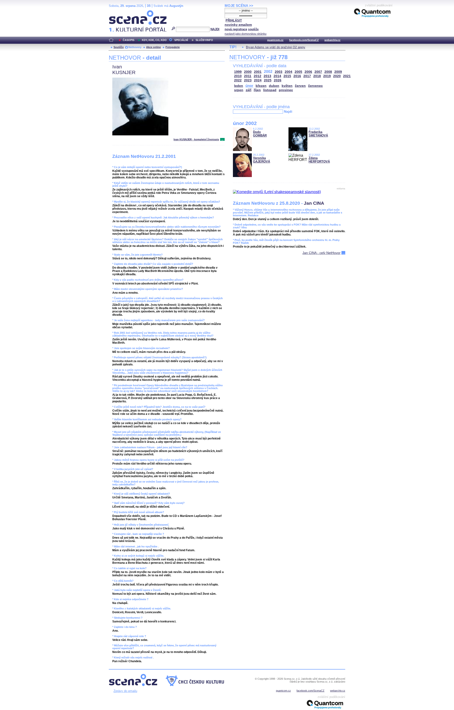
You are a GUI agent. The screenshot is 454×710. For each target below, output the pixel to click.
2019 (327, 76)
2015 (287, 76)
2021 (347, 76)
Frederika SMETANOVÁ (318, 133)
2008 (328, 72)
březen (261, 86)
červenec (315, 86)
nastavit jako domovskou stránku (245, 33)
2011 (247, 76)
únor (249, 86)
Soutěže (119, 47)
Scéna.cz (117, 12)
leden (238, 86)
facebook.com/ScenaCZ (304, 40)
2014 (277, 76)
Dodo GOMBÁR (260, 133)
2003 (278, 72)
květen (287, 86)
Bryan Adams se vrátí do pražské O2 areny (275, 47)
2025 (267, 80)
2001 (258, 72)
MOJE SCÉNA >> (239, 6)
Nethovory (134, 47)
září (248, 90)
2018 (317, 76)
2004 (288, 72)
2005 (298, 72)
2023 (248, 80)
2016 (297, 76)
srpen (238, 90)
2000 (248, 72)
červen (300, 86)
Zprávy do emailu (125, 691)
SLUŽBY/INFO (204, 40)
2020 (337, 76)
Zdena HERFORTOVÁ (319, 159)
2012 (257, 76)
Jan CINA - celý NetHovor (321, 253)
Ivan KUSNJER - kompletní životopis (196, 139)
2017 (307, 76)
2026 (277, 80)
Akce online (153, 47)
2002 (268, 72)
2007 (318, 72)
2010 (238, 76)
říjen (257, 90)
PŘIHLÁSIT (234, 20)
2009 (338, 72)
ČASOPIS (128, 40)
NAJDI (214, 29)
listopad (269, 90)
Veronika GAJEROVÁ (261, 159)
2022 (238, 80)
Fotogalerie (173, 47)
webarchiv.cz (332, 40)
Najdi (288, 111)
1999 (238, 72)
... (222, 139)
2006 (308, 72)
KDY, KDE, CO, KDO (154, 40)
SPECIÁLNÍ (181, 40)
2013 (267, 76)
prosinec (286, 90)
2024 (258, 80)
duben (274, 86)
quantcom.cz (275, 40)
